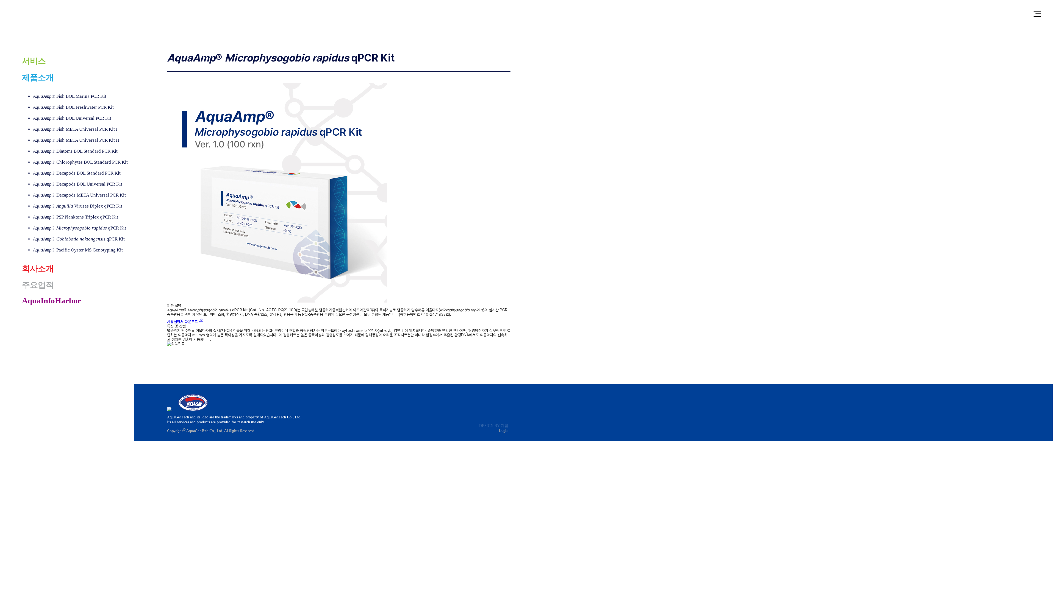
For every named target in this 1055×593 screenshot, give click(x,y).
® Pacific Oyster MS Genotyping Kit (78, 250)
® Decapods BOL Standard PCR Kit (77, 173)
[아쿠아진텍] (60, 27)
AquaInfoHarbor (51, 300)
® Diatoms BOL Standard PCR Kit (75, 151)
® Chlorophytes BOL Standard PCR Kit (80, 162)
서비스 (34, 61)
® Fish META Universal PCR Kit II (76, 140)
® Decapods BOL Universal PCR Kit (77, 184)
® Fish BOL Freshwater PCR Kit (73, 107)
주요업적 (38, 285)
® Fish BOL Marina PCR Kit (69, 96)
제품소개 (38, 77)
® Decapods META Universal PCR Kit (79, 195)
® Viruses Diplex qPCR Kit (77, 206)
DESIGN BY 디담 (493, 426)
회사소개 (38, 268)
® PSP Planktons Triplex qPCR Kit (75, 217)
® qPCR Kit (79, 228)
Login (503, 431)
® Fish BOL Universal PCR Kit (72, 118)
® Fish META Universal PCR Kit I (75, 129)
